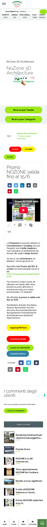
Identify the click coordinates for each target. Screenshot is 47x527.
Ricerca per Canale (23, 110)
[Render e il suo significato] (9, 482)
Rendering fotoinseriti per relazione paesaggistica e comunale (29, 437)
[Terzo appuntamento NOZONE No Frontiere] (9, 472)
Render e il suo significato (29, 481)
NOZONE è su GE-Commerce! (24, 460)
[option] (23, 79)
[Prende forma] (9, 450)
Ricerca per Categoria (23, 119)
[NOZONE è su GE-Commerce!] (9, 461)
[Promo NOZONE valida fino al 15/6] (9, 503)
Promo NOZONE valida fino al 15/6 (29, 501)
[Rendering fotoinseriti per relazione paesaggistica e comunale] (9, 437)
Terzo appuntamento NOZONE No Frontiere (27, 471)
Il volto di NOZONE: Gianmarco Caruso (25, 491)
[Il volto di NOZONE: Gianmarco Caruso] (9, 492)
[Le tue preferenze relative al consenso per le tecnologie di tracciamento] (44, 395)
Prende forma (23, 449)
